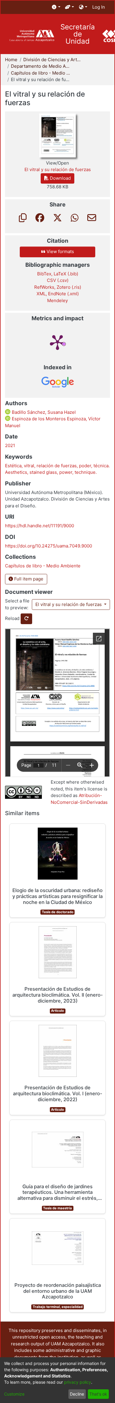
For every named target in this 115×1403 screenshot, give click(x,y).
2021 (10, 445)
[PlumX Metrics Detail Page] (57, 342)
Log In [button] (99, 7)
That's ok (98, 1393)
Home (11, 59)
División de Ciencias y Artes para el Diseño (52, 59)
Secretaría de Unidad (77, 34)
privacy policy (77, 1382)
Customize (14, 1393)
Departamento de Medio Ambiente (40, 66)
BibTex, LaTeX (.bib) (57, 274)
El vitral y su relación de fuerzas (69, 604)
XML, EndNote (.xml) (58, 293)
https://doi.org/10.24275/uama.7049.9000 (48, 546)
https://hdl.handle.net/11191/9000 (39, 525)
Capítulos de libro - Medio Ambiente (40, 73)
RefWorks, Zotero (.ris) (57, 287)
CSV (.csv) (57, 280)
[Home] (31, 35)
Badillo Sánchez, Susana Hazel (43, 412)
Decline (77, 1393)
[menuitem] (56, 7)
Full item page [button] (28, 579)
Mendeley (57, 300)
